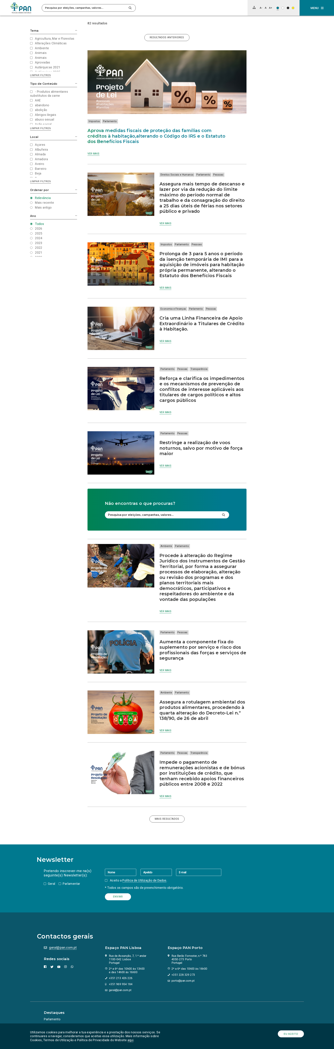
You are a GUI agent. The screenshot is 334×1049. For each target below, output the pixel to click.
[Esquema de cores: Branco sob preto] (288, 8)
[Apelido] (158, 872)
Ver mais (93, 153)
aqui (131, 1040)
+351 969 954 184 (120, 984)
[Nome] (122, 872)
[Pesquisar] (130, 7)
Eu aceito (291, 1033)
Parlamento (110, 121)
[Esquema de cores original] (277, 8)
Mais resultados (167, 818)
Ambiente (166, 546)
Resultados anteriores (167, 37)
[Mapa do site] (254, 7)
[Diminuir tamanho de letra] (261, 8)
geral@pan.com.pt (63, 947)
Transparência (198, 369)
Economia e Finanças (173, 308)
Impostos (94, 121)
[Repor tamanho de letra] (265, 8)
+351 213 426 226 (120, 978)
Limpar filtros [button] (40, 75)
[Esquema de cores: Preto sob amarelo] (293, 8)
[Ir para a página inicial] (20, 7)
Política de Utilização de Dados (144, 880)
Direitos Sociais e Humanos (177, 174)
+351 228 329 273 (183, 974)
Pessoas (218, 174)
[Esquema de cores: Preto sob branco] (282, 8)
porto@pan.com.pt (183, 980)
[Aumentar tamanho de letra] (270, 8)
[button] (317, 8)
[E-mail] (198, 872)
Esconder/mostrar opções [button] (76, 30)
